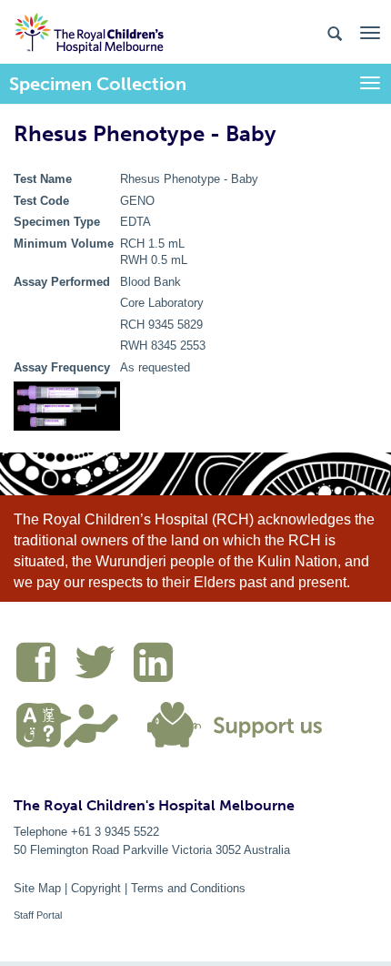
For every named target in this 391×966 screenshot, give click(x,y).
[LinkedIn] (158, 665)
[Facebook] (45, 665)
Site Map (37, 888)
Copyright (96, 888)
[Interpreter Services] (74, 723)
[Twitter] (104, 665)
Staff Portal (38, 915)
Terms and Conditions (188, 888)
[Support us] (231, 723)
